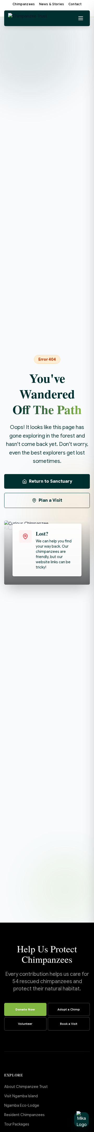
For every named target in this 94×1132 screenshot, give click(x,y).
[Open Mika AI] (81, 1119)
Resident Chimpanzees (24, 1114)
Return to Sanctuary (50, 481)
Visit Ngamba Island (21, 1096)
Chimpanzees (24, 4)
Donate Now (25, 1009)
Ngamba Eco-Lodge (21, 1105)
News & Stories (51, 4)
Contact (74, 4)
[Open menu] (80, 18)
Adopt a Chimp (68, 1009)
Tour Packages (16, 1124)
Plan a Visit (50, 500)
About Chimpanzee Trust (26, 1086)
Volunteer (25, 1024)
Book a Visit (68, 1024)
